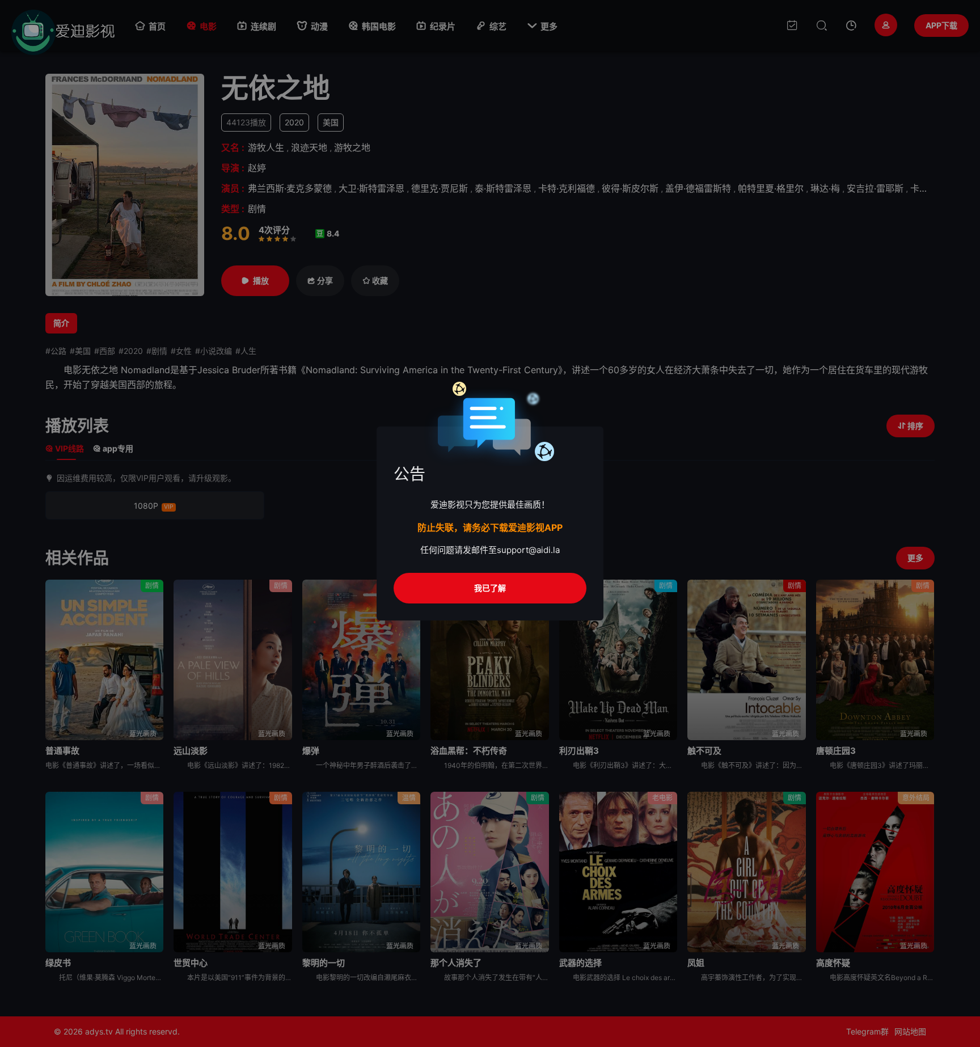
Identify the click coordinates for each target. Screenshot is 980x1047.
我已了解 (490, 588)
